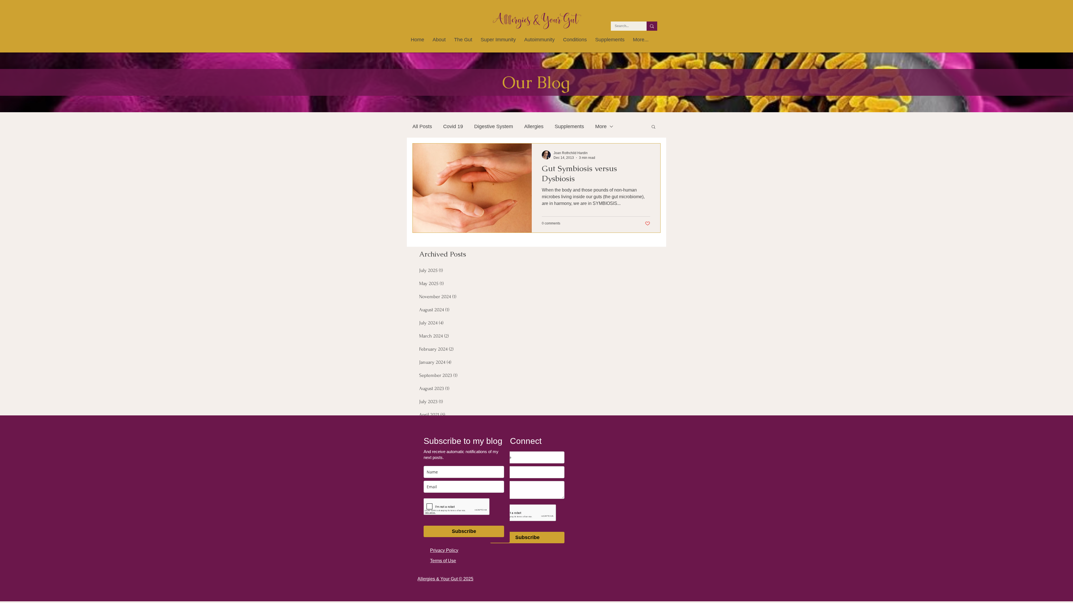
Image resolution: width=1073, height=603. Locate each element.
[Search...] (652, 26)
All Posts (422, 126)
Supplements (569, 126)
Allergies (533, 126)
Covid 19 (453, 126)
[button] (653, 127)
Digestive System (493, 126)
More (601, 126)
